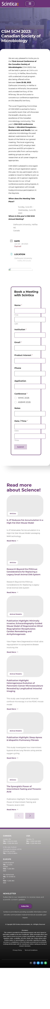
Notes (17, 408)
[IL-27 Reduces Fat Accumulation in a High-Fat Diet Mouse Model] (25, 506)
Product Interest (23, 355)
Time (16, 440)
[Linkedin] (41, 962)
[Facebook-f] (34, 962)
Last (16, 324)
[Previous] (18, 816)
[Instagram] (30, 962)
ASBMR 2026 (24, 402)
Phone (17, 368)
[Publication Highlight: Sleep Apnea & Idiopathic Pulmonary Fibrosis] (25, 723)
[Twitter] (38, 962)
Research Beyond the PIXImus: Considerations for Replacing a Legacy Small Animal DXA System (23, 572)
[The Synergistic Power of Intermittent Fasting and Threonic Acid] (25, 772)
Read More (11, 541)
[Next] (29, 816)
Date (16, 431)
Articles (13, 513)
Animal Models (16, 614)
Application (20, 381)
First (16, 315)
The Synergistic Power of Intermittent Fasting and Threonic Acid (24, 789)
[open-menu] (29, 3)
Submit (20, 447)
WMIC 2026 (23, 398)
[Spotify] (45, 962)
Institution (20, 329)
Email (18, 342)
